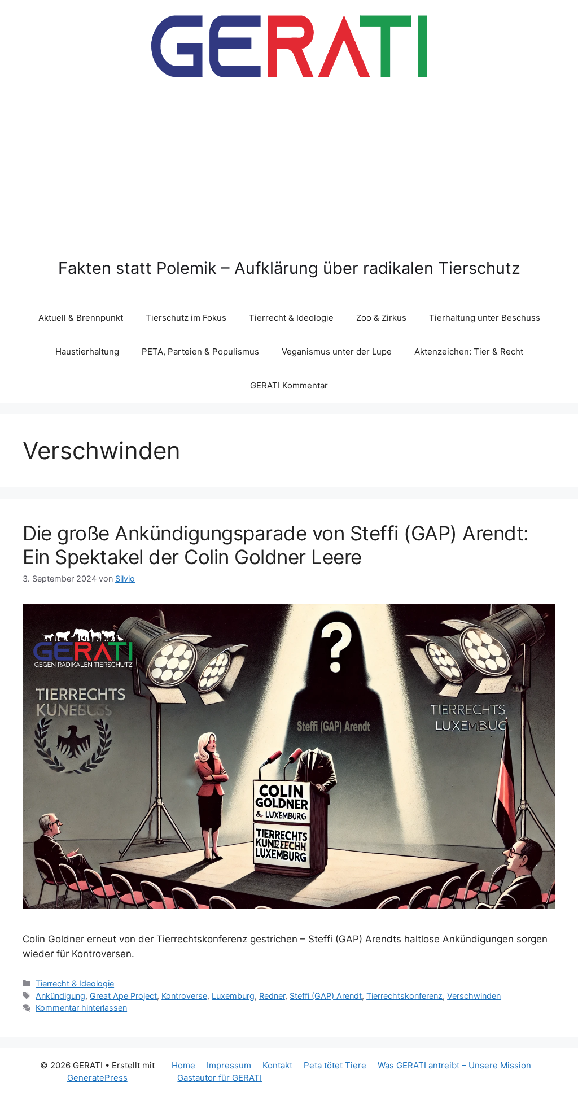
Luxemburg (233, 996)
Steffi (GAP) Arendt (326, 996)
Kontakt (277, 1065)
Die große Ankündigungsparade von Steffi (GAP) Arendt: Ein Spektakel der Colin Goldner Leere (276, 545)
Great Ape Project (123, 996)
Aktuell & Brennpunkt (80, 317)
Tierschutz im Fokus (186, 317)
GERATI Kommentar (289, 385)
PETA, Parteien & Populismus (200, 351)
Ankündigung (60, 996)
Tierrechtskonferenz (404, 996)
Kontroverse (184, 996)
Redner (272, 996)
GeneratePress (97, 1077)
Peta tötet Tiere (335, 1065)
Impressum (229, 1065)
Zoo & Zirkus (381, 317)
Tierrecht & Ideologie (291, 317)
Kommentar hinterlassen (81, 1007)
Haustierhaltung (87, 351)
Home (183, 1065)
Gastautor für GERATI (219, 1077)
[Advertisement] (289, 174)
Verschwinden (474, 996)
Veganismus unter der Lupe (337, 351)
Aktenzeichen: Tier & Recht (468, 351)
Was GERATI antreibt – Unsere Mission (454, 1065)
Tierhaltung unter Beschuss (484, 317)
